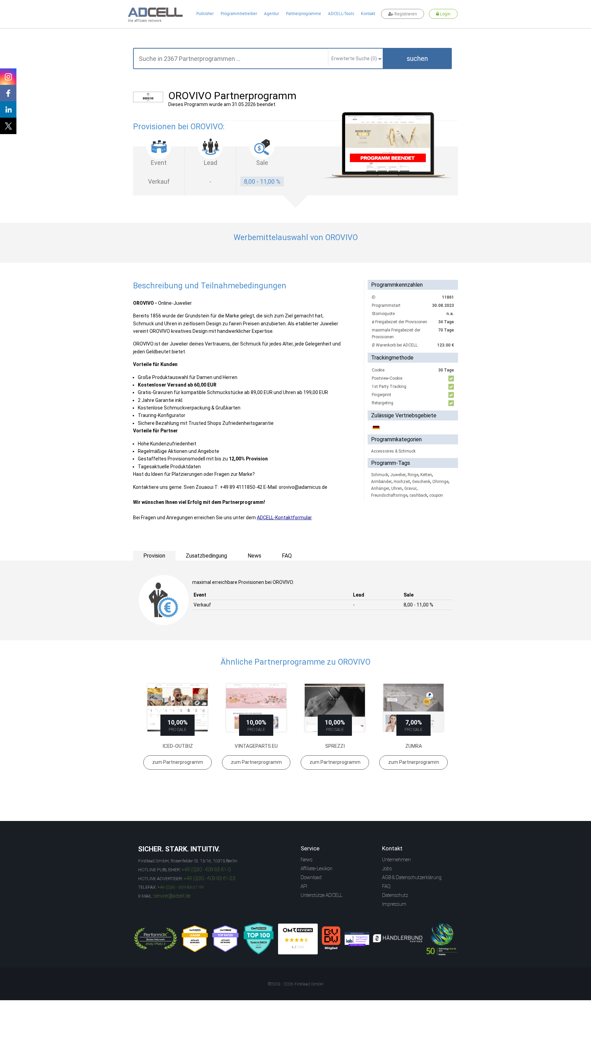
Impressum (394, 904)
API (304, 886)
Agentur (271, 13)
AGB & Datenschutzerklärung (412, 877)
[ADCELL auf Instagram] (8, 76)
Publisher (205, 13)
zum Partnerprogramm (177, 762)
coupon (436, 495)
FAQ (386, 886)
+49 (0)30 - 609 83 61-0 (206, 869)
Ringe (413, 474)
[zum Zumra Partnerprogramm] (413, 708)
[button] (417, 58)
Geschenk (421, 481)
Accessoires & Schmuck (393, 451)
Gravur (410, 488)
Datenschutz (395, 895)
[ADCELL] (298, 939)
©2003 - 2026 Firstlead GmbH (295, 984)
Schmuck (379, 474)
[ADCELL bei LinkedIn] (8, 109)
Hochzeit (402, 481)
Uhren (396, 488)
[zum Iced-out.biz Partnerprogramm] (177, 708)
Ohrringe (440, 481)
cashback (418, 495)
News (307, 859)
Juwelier (398, 474)
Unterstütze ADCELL (321, 895)
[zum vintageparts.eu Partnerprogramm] (256, 708)
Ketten (426, 474)
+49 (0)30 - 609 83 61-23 (209, 878)
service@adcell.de (172, 896)
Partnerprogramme (303, 13)
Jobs (387, 868)
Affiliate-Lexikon (316, 868)
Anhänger (380, 488)
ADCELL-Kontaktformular (284, 517)
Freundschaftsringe (389, 495)
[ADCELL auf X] (8, 126)
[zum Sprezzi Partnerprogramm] (335, 708)
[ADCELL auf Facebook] (8, 93)
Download (311, 877)
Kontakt (368, 13)
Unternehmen (396, 859)
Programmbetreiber (239, 13)
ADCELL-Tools (341, 13)
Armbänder (381, 481)
